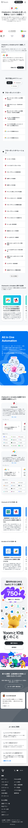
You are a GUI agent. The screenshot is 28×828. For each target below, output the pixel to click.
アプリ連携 (4, 785)
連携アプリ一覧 (7, 760)
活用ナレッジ (5, 815)
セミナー (3, 812)
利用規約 (8, 820)
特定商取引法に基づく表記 (17, 821)
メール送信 (17, 782)
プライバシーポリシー (15, 820)
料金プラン (4, 806)
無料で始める (14, 643)
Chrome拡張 (17, 779)
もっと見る (14, 276)
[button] (25, 2)
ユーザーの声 (5, 809)
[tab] (10, 82)
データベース (5, 796)
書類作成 (16, 793)
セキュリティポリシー (6, 821)
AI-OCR (3, 790)
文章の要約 (4, 793)
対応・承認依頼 (18, 785)
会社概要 (3, 820)
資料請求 (14, 647)
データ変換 (17, 787)
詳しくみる (14, 417)
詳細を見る (13, 67)
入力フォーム (5, 787)
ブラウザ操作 (17, 790)
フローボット (5, 782)
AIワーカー (4, 779)
